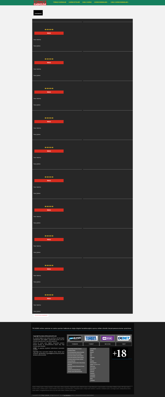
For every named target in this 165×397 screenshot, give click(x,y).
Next (130, 340)
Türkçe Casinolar (59, 2)
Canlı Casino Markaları (119, 2)
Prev (69, 340)
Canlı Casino (87, 2)
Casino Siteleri (74, 2)
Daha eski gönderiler (41, 315)
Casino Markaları (100, 2)
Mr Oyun (107, 344)
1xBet (124, 344)
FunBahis (75, 344)
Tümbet (91, 344)
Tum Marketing (67, 395)
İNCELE (49, 33)
